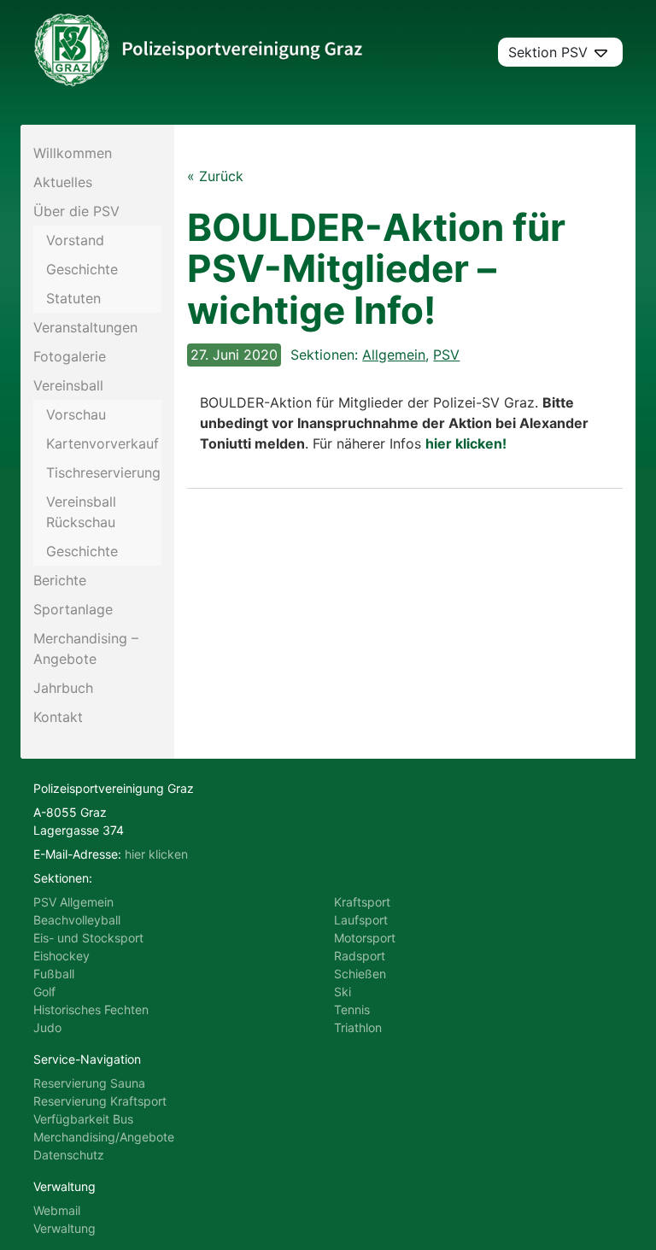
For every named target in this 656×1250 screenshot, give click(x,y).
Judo (47, 1027)
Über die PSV (76, 211)
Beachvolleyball (76, 920)
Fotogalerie (69, 356)
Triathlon (358, 1027)
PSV (446, 354)
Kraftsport (362, 902)
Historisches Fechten (91, 1009)
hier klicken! (466, 443)
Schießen (360, 973)
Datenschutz (68, 1154)
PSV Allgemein (73, 902)
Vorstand (75, 240)
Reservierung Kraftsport (100, 1101)
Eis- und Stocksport (88, 937)
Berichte (59, 580)
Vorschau (76, 414)
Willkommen (72, 152)
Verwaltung (64, 1228)
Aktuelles (62, 182)
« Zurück (215, 176)
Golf (44, 991)
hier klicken (156, 854)
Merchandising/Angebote (103, 1137)
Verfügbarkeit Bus (83, 1119)
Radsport (359, 955)
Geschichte (82, 269)
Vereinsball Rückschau (81, 512)
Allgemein (393, 354)
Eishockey (61, 955)
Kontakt (58, 716)
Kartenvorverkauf (102, 443)
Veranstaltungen (85, 327)
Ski (342, 991)
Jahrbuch (63, 687)
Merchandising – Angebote (85, 648)
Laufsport (361, 920)
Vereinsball (68, 385)
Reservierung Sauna (89, 1083)
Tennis (352, 1009)
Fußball (53, 973)
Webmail (56, 1210)
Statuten (73, 298)
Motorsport (364, 937)
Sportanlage (73, 609)
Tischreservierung (103, 472)
